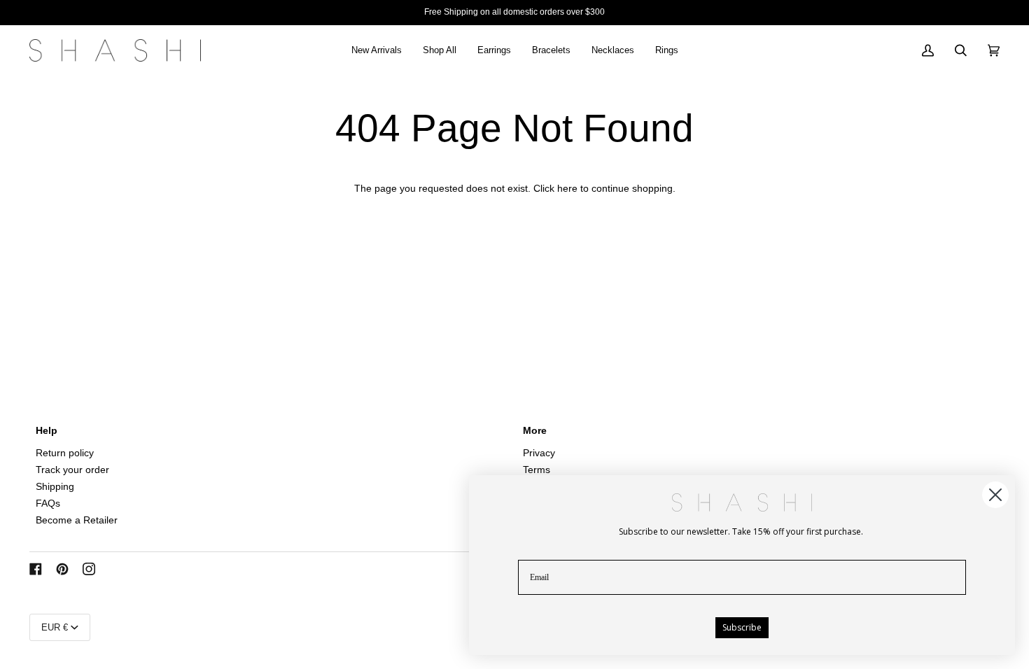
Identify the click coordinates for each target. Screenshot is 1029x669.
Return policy (65, 453)
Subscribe (742, 627)
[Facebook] (35, 569)
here (567, 188)
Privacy (539, 453)
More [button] (535, 430)
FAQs (48, 503)
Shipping (55, 486)
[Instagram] (89, 569)
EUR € (54, 627)
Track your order (72, 470)
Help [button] (46, 430)
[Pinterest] (62, 569)
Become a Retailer (77, 520)
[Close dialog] (995, 495)
